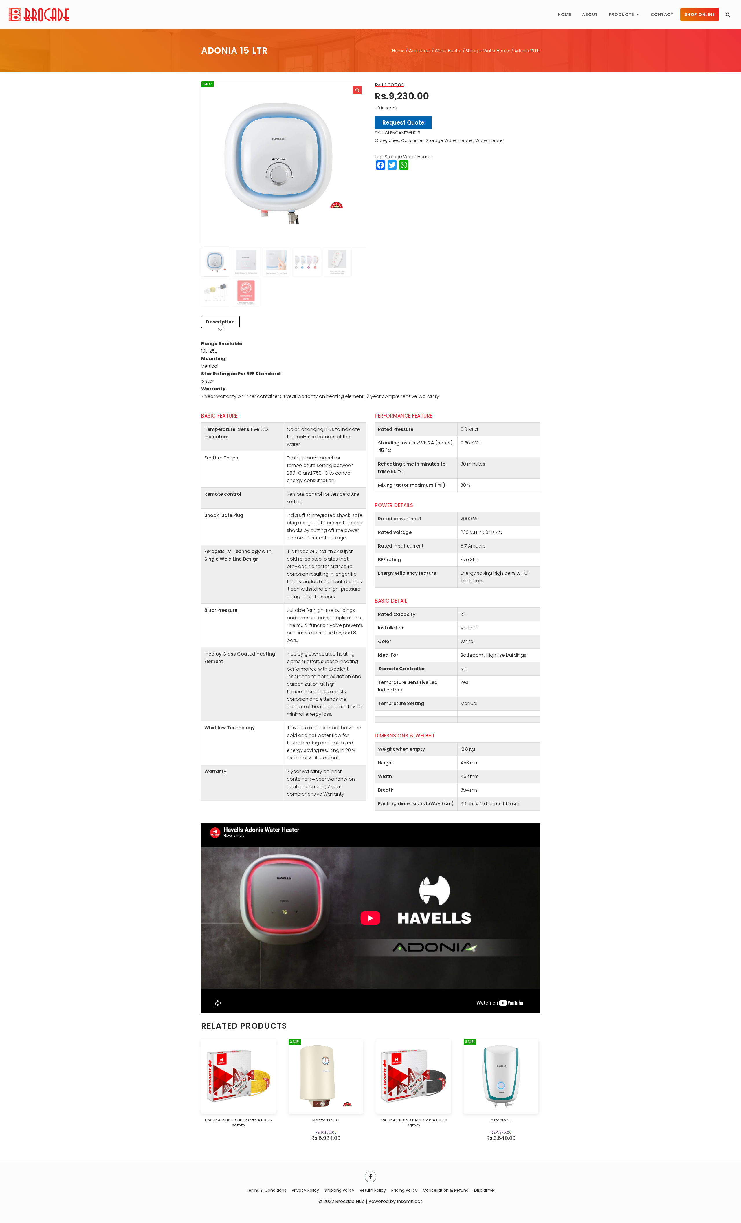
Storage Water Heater (488, 51)
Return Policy (373, 1190)
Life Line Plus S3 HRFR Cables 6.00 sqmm (413, 1122)
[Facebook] (370, 1176)
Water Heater (448, 51)
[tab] (220, 322)
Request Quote (403, 123)
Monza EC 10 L (326, 1120)
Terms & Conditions (266, 1190)
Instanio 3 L (501, 1120)
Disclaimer (484, 1190)
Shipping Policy (339, 1190)
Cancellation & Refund (446, 1190)
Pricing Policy (404, 1190)
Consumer (420, 51)
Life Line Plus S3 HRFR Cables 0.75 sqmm (238, 1122)
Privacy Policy (305, 1190)
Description (220, 321)
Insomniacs (410, 1201)
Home (398, 51)
